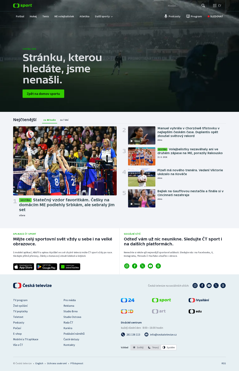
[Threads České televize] (223, 285)
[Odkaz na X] (142, 266)
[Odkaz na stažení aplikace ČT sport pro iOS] (23, 266)
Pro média (70, 300)
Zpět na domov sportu (43, 93)
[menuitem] (20, 16)
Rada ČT (68, 322)
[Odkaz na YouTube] (150, 266)
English (39, 363)
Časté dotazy (71, 339)
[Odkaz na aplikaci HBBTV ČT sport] (69, 266)
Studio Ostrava (72, 317)
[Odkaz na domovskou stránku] (28, 5)
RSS (224, 363)
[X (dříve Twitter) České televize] (216, 285)
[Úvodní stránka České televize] (32, 285)
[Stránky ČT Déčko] (127, 312)
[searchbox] (183, 5)
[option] (138, 347)
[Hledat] (203, 5)
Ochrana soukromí (57, 363)
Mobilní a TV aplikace (25, 339)
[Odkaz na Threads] (158, 266)
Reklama (69, 305)
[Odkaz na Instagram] (127, 266)
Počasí (17, 328)
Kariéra (68, 328)
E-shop (17, 333)
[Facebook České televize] (202, 285)
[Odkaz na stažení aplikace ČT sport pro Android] (46, 266)
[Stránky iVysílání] (199, 301)
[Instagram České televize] (195, 285)
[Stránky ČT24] (127, 301)
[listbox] (153, 347)
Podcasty (18, 322)
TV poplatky (20, 311)
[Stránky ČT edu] (195, 312)
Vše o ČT (18, 345)
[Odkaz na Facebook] (135, 266)
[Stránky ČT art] (159, 312)
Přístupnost (77, 363)
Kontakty (69, 345)
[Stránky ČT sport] (161, 301)
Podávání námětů (74, 333)
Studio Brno (71, 311)
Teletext (18, 317)
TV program (20, 300)
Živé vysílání (20, 305)
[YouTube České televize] (209, 285)
